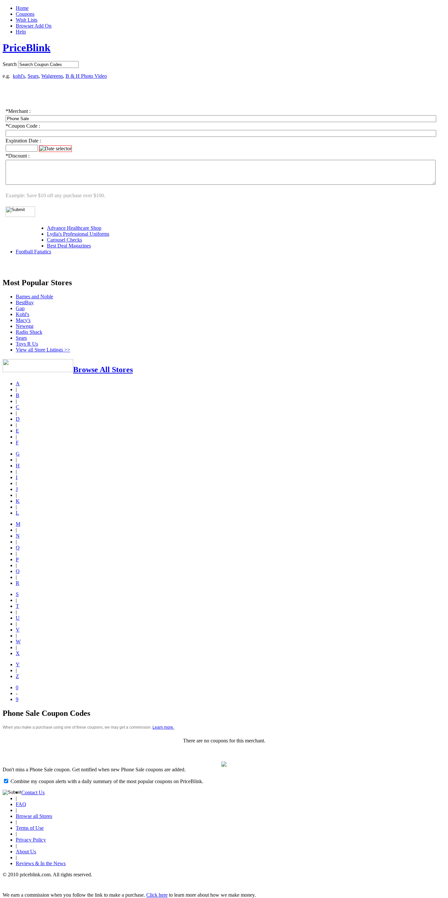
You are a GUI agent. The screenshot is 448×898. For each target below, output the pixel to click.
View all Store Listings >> (43, 350)
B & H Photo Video (86, 76)
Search (10, 64)
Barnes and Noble (34, 296)
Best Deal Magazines (69, 245)
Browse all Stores (34, 816)
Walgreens (52, 76)
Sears (33, 76)
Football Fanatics (33, 251)
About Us (26, 851)
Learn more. (163, 727)
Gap (20, 308)
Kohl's (22, 314)
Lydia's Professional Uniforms (78, 234)
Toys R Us (27, 344)
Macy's (23, 320)
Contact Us (33, 792)
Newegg (24, 326)
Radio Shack (29, 332)
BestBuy (25, 302)
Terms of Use (30, 828)
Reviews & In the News (41, 863)
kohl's (19, 76)
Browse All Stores (103, 369)
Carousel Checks (64, 240)
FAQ (21, 804)
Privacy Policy (31, 840)
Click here (157, 895)
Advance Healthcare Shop (74, 228)
